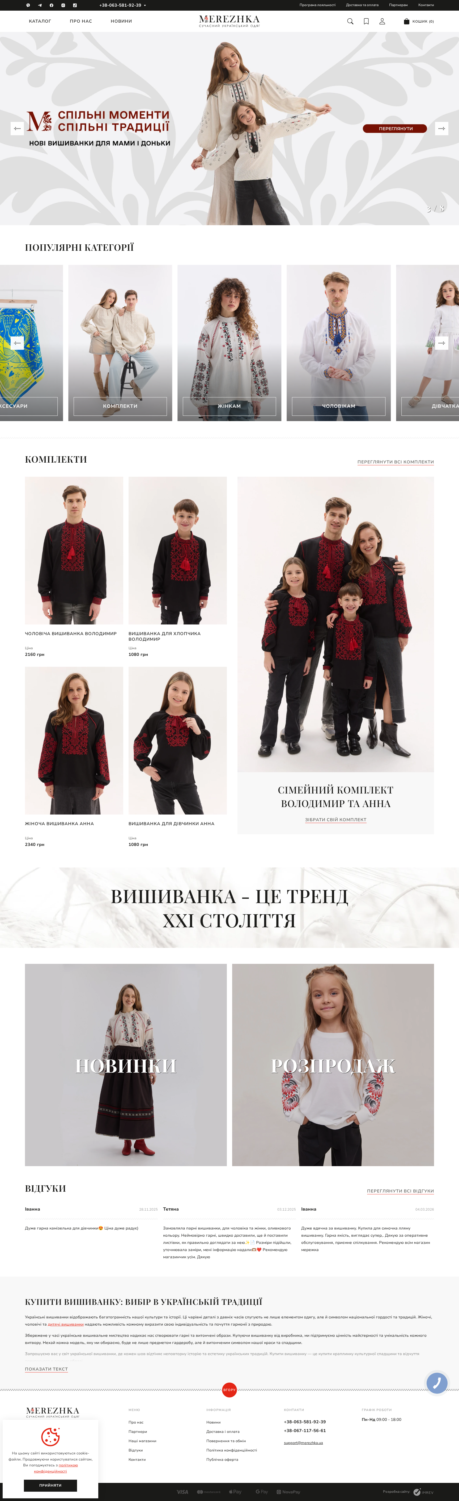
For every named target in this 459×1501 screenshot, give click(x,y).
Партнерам (398, 5)
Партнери (138, 1431)
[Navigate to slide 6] (248, 417)
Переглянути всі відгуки (400, 1191)
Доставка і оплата (223, 1431)
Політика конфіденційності (231, 1450)
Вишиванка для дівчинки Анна (172, 824)
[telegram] (40, 5)
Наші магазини (142, 1441)
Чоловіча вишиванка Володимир (71, 634)
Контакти (426, 5)
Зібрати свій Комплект (336, 820)
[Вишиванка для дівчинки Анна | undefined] (178, 741)
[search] (350, 21)
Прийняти (50, 1485)
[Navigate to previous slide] (17, 128)
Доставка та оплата (362, 5)
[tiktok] (75, 5)
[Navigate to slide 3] (220, 417)
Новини (121, 21)
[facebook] (51, 5)
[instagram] (63, 5)
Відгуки (136, 1450)
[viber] (28, 5)
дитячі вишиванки (66, 1324)
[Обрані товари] (366, 21)
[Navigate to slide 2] (210, 417)
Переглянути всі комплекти (396, 462)
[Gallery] (229, 128)
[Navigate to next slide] (441, 128)
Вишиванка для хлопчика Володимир (165, 636)
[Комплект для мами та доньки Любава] (229, 128)
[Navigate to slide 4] (229, 417)
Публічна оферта (222, 1459)
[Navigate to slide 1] (201, 417)
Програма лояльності (317, 5)
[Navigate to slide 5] (239, 417)
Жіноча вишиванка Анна (59, 824)
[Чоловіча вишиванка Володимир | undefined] (74, 550)
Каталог (40, 21)
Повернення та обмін (226, 1441)
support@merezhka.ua (303, 1442)
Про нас (81, 21)
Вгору (229, 1390)
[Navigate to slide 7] (258, 417)
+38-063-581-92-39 (120, 5)
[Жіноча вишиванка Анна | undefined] (74, 741)
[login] (382, 21)
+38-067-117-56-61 (305, 1431)
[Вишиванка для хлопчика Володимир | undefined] (178, 550)
